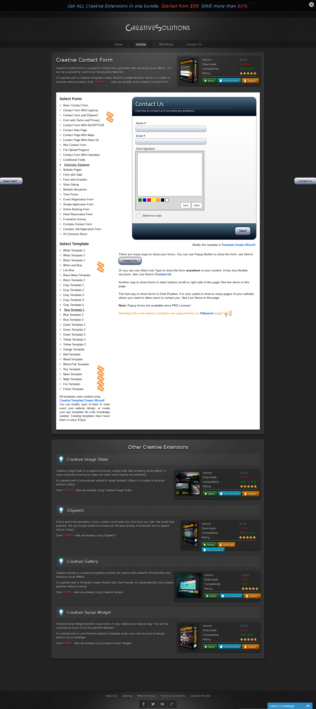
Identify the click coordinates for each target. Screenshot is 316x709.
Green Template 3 (74, 334)
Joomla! (140, 44)
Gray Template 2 (73, 290)
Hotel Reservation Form (78, 214)
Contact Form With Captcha (80, 110)
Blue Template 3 (73, 319)
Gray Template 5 (73, 305)
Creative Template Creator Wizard (82, 400)
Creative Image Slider (87, 459)
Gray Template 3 (73, 295)
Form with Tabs (72, 174)
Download (228, 544)
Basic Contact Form (75, 105)
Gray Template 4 (73, 300)
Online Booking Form (76, 209)
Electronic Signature (76, 164)
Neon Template (72, 374)
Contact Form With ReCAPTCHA (83, 125)
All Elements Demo (75, 234)
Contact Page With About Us (81, 140)
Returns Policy (147, 695)
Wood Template (73, 359)
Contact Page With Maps (78, 135)
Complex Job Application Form (82, 229)
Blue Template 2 (73, 314)
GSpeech (206, 313)
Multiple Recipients (75, 189)
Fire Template (71, 384)
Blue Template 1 (74, 309)
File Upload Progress (76, 150)
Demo (210, 80)
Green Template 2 (74, 329)
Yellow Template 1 (74, 339)
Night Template (72, 379)
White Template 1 (74, 250)
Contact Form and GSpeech (80, 115)
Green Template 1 (74, 324)
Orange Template (73, 349)
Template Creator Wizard (238, 244)
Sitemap (127, 695)
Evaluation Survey (74, 219)
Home (119, 44)
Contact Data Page (75, 130)
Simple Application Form (78, 204)
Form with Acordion (75, 179)
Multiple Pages (72, 169)
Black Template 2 (74, 280)
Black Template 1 (74, 260)
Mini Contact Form (74, 145)
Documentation (230, 80)
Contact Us (193, 44)
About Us (111, 695)
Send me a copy (152, 215)
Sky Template (71, 369)
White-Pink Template (76, 364)
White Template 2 (74, 255)
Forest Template (73, 389)
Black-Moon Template (76, 275)
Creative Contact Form (84, 60)
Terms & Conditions (173, 695)
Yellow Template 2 (74, 344)
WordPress (166, 44)
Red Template (71, 354)
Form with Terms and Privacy (81, 120)
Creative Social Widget (89, 612)
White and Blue (72, 265)
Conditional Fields (74, 159)
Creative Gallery (82, 561)
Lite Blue (68, 270)
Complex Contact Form (77, 224)
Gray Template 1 (73, 285)
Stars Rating (71, 184)
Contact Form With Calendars (81, 154)
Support (251, 80)
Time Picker (70, 194)
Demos (210, 544)
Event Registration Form (78, 199)
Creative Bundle (200, 695)
